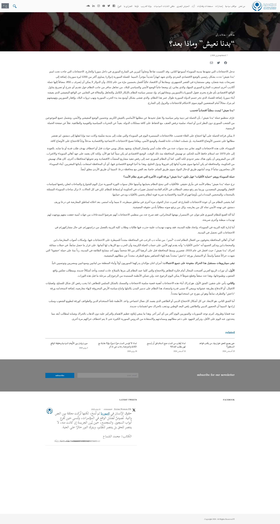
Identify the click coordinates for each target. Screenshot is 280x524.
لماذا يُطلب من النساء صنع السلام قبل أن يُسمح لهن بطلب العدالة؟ (166, 345)
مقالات (231, 35)
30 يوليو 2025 (95, 409)
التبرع (119, 6)
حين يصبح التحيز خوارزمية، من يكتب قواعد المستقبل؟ (217, 345)
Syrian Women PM (122, 409)
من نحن (242, 6)
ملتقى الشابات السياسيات (164, 6)
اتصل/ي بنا (128, 6)
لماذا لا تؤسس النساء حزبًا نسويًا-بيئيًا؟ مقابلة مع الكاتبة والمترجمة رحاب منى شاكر (117, 345)
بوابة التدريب (146, 6)
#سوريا (105, 413)
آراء (193, 6)
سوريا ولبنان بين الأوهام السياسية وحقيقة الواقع (69, 343)
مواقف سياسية (230, 6)
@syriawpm (108, 409)
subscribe (59, 375)
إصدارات (219, 6)
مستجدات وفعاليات (205, 6)
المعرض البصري (183, 6)
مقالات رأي (221, 35)
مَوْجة (137, 6)
